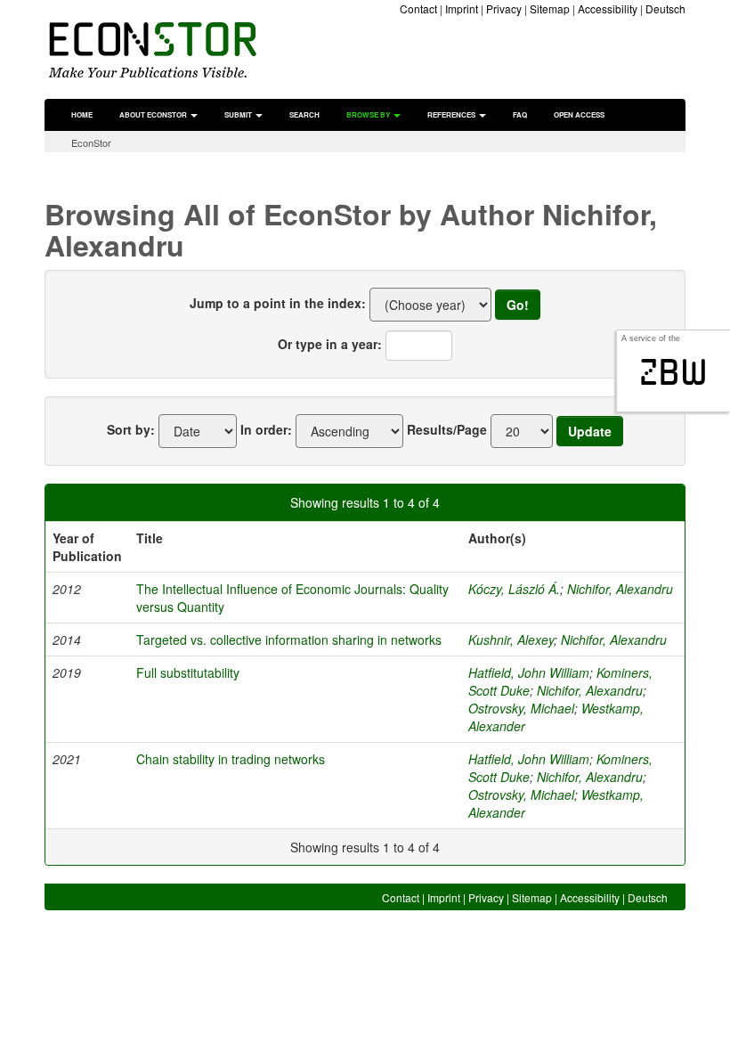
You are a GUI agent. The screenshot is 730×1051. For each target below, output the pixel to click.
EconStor (91, 142)
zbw (673, 372)
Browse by (369, 114)
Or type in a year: (330, 344)
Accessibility (607, 8)
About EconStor (154, 114)
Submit (239, 114)
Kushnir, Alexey (511, 639)
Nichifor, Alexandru (620, 589)
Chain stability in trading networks (230, 759)
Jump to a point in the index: (278, 303)
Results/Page (447, 429)
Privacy (504, 8)
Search (304, 114)
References (452, 114)
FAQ (520, 114)
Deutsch (665, 8)
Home (82, 114)
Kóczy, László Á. (514, 589)
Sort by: (131, 429)
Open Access (579, 114)
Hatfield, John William (528, 672)
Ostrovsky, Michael (521, 708)
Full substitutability (187, 672)
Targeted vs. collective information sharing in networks (289, 639)
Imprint (461, 8)
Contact (418, 8)
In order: (266, 429)
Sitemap (550, 8)
